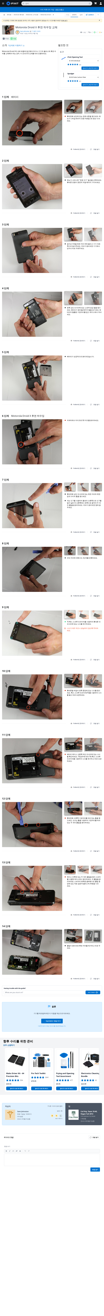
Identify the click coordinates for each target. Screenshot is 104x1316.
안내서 (74, 15)
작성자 (8, 1106)
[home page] (12, 3)
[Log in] (101, 3)
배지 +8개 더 (58, 1118)
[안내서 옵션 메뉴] (98, 14)
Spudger (70, 73)
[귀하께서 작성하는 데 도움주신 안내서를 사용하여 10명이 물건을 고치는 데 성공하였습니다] (60, 1115)
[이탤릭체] (9, 1151)
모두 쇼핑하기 (9, 1045)
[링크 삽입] (16, 1151)
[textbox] (52, 1160)
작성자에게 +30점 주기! (53, 1021)
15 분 (7, 39)
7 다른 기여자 (36, 31)
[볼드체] (6, 1151)
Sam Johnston (24, 31)
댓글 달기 (95, 158)
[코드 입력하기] (13, 1151)
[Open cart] (95, 3)
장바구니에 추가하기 (90, 68)
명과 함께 (59, 1106)
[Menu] (3, 3)
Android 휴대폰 (19, 15)
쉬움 (14, 39)
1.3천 (84, 32)
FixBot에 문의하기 (79, 149)
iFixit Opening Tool (75, 57)
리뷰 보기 (64, 20)
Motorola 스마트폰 (32, 15)
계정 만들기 (59, 9)
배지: (59, 1111)
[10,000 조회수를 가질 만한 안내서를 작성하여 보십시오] (56, 1115)
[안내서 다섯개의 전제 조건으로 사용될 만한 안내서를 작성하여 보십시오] (52, 1115)
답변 (81, 15)
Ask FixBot (91, 992)
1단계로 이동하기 (15, 45)
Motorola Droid (46, 15)
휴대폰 (9, 15)
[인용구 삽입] (20, 1151)
